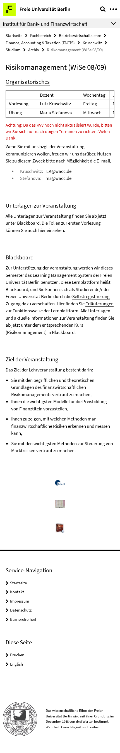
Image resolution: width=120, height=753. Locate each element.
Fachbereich (40, 35)
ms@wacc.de (58, 178)
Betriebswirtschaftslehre (80, 35)
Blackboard (28, 223)
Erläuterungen (99, 304)
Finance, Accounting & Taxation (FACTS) (40, 42)
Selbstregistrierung (91, 296)
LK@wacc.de (58, 171)
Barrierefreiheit (23, 619)
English (16, 664)
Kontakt (17, 591)
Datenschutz (21, 610)
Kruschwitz (92, 42)
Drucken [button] (17, 654)
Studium (13, 49)
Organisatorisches (28, 81)
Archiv (33, 49)
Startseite (14, 35)
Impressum (19, 601)
